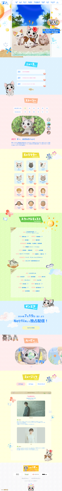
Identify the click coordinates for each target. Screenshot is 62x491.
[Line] (7, 489)
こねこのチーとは (17, 107)
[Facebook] (5, 489)
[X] (4, 489)
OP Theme (21, 384)
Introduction (18, 111)
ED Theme (31, 384)
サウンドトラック (41, 384)
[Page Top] (31, 487)
